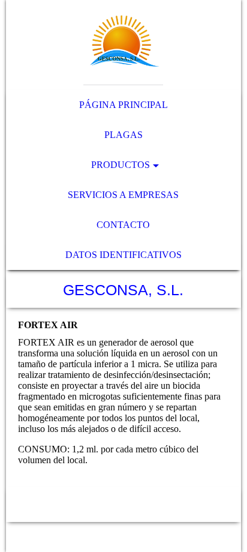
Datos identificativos (123, 255)
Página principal (123, 105)
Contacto (123, 225)
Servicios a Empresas (123, 195)
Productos (120, 165)
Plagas (123, 135)
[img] (123, 45)
